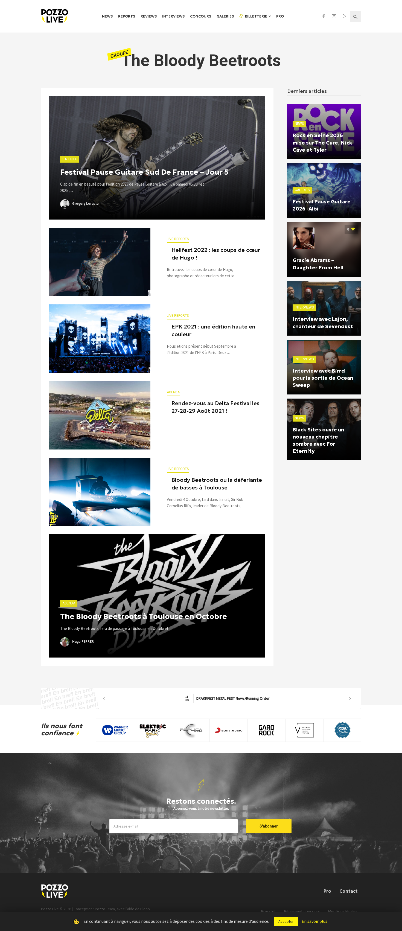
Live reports (178, 239)
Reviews (149, 16)
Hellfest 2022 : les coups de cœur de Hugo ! (215, 254)
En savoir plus (314, 921)
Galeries (225, 16)
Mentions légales (342, 911)
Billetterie (255, 16)
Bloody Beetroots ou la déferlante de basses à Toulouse (216, 484)
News (107, 16)
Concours (200, 16)
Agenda (173, 392)
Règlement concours (302, 911)
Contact (348, 891)
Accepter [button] (286, 921)
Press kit (268, 911)
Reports (126, 16)
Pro (280, 16)
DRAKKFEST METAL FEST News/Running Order (227, 698)
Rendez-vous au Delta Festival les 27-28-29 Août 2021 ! (215, 407)
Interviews (173, 16)
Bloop (145, 908)
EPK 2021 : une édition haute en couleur (213, 330)
